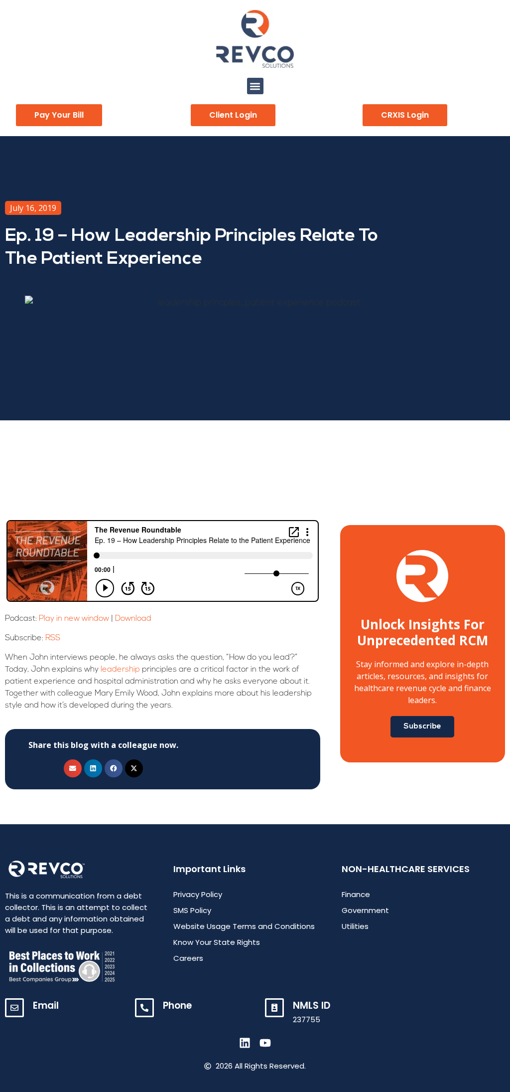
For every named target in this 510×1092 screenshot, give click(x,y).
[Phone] (144, 1007)
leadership (120, 670)
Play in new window (74, 619)
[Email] (14, 1007)
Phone (177, 1005)
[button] (255, 86)
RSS (52, 638)
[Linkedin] (245, 1043)
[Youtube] (265, 1043)
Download (133, 619)
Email (46, 1005)
